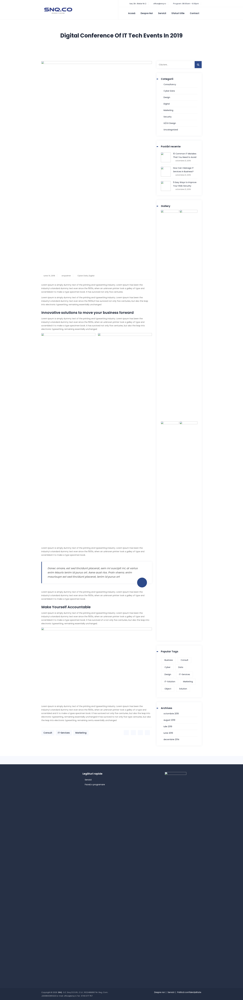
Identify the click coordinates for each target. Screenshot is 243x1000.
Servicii (162, 13)
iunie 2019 (168, 733)
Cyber (167, 667)
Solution (183, 688)
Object (168, 688)
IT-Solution (170, 681)
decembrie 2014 (171, 739)
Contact (194, 13)
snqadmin (66, 275)
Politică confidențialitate (189, 992)
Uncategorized (171, 129)
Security (168, 116)
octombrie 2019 (171, 713)
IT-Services (64, 732)
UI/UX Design (170, 123)
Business (169, 660)
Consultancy (170, 84)
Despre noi (147, 13)
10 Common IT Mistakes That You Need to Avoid (184, 155)
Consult (47, 732)
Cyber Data (82, 275)
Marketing (80, 732)
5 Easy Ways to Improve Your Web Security (184, 184)
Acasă (131, 13)
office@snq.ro (159, 3)
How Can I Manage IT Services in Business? (183, 170)
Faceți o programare (95, 784)
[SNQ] (58, 10)
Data (180, 667)
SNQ (60, 992)
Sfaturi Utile (177, 13)
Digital (91, 275)
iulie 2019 (168, 726)
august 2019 (169, 720)
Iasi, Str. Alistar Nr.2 (137, 3)
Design (167, 97)
